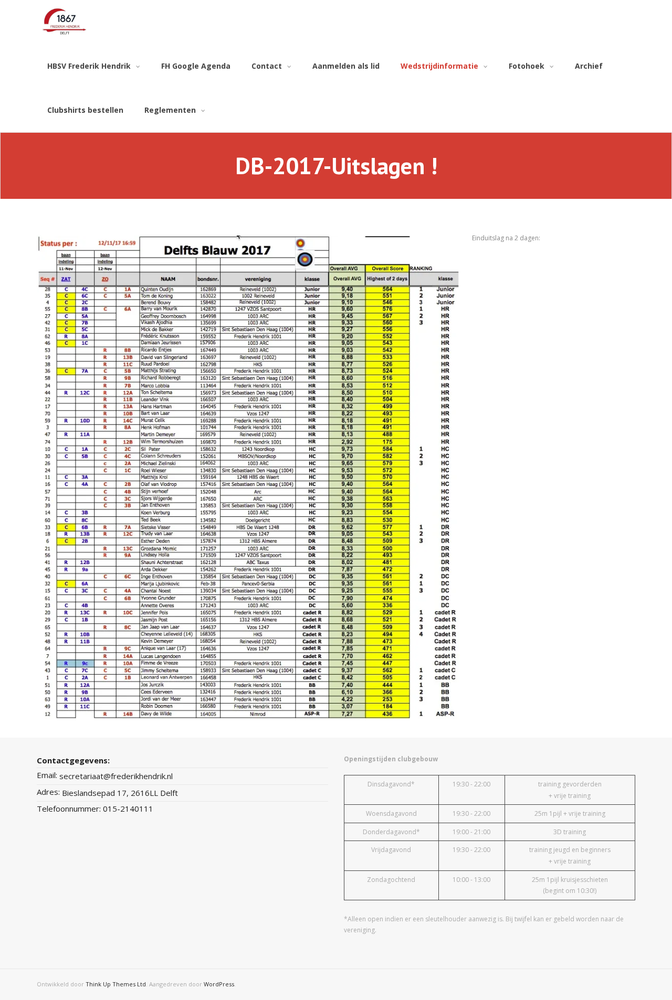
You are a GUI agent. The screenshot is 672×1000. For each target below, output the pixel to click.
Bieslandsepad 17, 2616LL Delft (120, 793)
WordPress (219, 984)
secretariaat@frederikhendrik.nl (116, 776)
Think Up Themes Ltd (116, 984)
